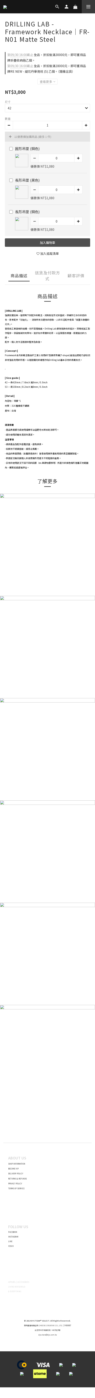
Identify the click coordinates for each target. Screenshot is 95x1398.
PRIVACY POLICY (15, 1183)
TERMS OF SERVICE (16, 1188)
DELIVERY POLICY (15, 1173)
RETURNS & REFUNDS (17, 1178)
